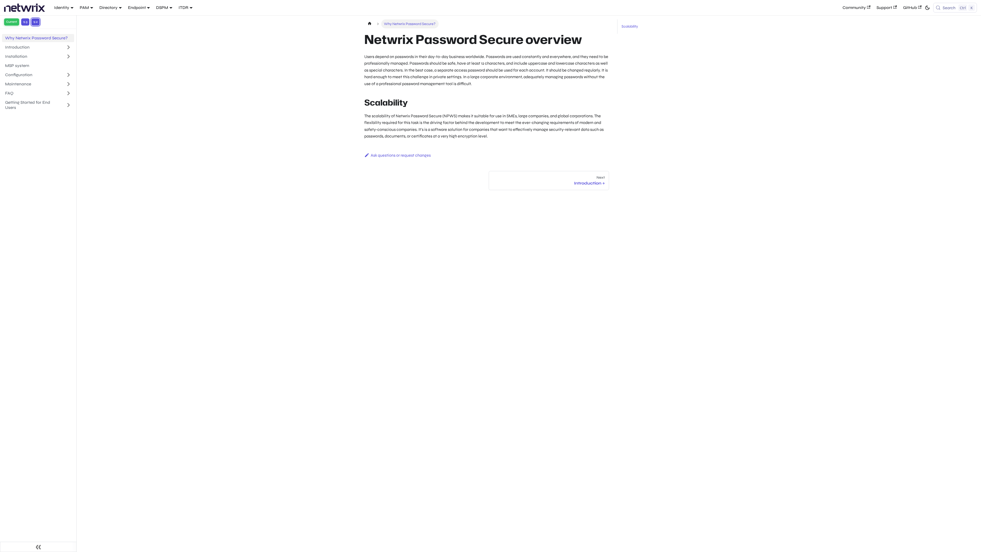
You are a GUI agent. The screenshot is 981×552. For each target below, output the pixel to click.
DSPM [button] (162, 7)
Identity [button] (61, 7)
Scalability (630, 26)
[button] (38, 84)
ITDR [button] (183, 7)
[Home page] (369, 23)
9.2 (35, 22)
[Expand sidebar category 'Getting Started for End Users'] (68, 105)
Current (11, 22)
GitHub (910, 7)
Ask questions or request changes (401, 155)
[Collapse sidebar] (38, 547)
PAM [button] (84, 7)
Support (884, 7)
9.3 (25, 22)
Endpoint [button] (137, 7)
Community (854, 7)
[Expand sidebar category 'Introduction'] (68, 47)
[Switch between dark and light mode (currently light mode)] (927, 7)
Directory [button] (108, 7)
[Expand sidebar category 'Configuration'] (68, 75)
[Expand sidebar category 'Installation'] (68, 56)
